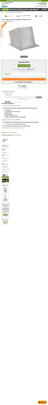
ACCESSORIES (5, 166)
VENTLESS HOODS (4, 149)
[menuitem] (5, 9)
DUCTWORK (4, 160)
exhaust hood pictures (10, 119)
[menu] (24, 9)
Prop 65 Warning (11, 135)
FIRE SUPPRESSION (5, 164)
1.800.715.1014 (43, 4)
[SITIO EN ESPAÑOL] (39, 3)
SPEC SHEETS (4, 171)
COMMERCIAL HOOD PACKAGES (5, 146)
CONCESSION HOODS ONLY (23, 0)
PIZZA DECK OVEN (5, 169)
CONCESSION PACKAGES (33, 0)
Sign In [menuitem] (43, 9)
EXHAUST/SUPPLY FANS (5, 155)
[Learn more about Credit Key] (24, 69)
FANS (40, 0)
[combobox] (43, 13)
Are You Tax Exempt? (9, 132)
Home (2, 12)
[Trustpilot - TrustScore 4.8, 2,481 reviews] (24, 87)
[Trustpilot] (5, 6)
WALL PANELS (4, 158)
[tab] (7, 102)
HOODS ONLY (4, 152)
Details (8, 102)
